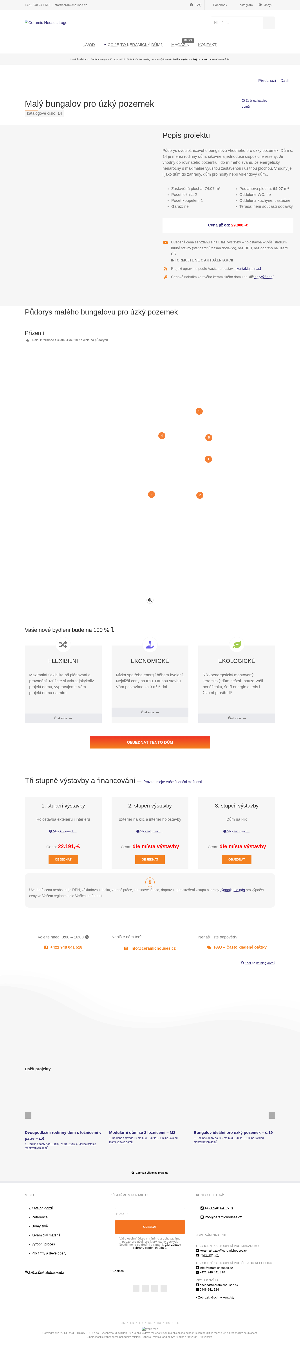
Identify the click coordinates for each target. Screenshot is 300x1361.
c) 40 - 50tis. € (69, 1144)
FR (141, 1322)
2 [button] (200, 495)
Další (284, 80)
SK (123, 1322)
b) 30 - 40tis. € (150, 1138)
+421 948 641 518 (37, 5)
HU (159, 1322)
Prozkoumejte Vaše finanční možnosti (172, 782)
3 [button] (151, 494)
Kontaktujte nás (233, 890)
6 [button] (209, 437)
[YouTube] (145, 1288)
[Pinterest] (253, 1054)
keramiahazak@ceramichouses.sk (223, 1250)
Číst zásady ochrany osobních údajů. (157, 1246)
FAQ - (46, 1272)
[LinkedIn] (228, 1054)
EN (132, 1322)
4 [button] (162, 435)
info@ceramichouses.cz (70, 5)
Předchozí (267, 80)
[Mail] (164, 1288)
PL (177, 1322)
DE (150, 1322)
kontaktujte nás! (249, 268)
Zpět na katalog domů (259, 963)
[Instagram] (154, 1288)
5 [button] (199, 411)
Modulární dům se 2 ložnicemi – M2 (150, 1103)
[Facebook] (202, 1054)
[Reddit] (219, 1054)
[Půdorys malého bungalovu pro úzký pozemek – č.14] (150, 566)
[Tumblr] (245, 1054)
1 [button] (208, 459)
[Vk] (262, 1054)
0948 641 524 (209, 1289)
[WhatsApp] (236, 1054)
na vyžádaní (264, 277)
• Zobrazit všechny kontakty (215, 1297)
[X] (211, 1054)
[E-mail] (271, 1054)
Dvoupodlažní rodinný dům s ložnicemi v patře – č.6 (65, 1103)
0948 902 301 (209, 1255)
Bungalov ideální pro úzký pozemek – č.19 (234, 1103)
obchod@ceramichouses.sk (218, 1285)
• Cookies (117, 1271)
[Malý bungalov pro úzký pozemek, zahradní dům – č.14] (72, 167)
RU (168, 1322)
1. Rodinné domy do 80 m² (125, 1138)
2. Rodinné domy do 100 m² (210, 1138)
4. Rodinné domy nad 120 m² (42, 1144)
